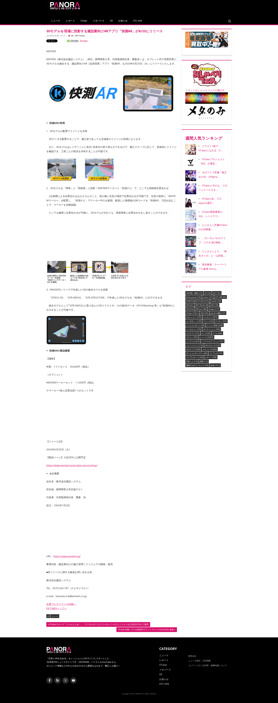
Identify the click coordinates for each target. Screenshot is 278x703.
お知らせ (123, 20)
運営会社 (192, 656)
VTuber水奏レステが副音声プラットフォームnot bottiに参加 (146, 630)
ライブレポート (194, 357)
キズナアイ (193, 333)
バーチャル (193, 341)
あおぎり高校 (217, 313)
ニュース (55, 20)
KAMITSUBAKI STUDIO (197, 301)
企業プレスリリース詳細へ (61, 604)
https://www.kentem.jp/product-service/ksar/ (72, 465)
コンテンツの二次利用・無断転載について (207, 665)
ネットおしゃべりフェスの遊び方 (206, 90)
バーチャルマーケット (213, 341)
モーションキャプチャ (196, 353)
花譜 (204, 361)
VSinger (213, 309)
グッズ (206, 333)
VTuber (84, 20)
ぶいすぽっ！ (193, 321)
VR (111, 20)
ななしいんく (193, 317)
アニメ (208, 321)
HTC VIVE (137, 20)
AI (208, 293)
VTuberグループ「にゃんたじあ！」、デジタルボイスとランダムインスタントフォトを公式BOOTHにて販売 (99, 625)
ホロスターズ (212, 345)
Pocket (84, 40)
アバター (221, 321)
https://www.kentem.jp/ (67, 556)
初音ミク (192, 361)
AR (48, 616)
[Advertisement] (177, 7)
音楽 (215, 365)
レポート (70, 20)
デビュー (192, 337)
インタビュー (193, 329)
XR (204, 313)
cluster (208, 297)
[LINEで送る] (72, 40)
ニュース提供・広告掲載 (199, 660)
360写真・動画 (194, 293)
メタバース (98, 20)
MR (189, 305)
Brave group (193, 297)
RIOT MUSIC (202, 305)
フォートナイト (194, 345)
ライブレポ (216, 353)
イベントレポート (195, 325)
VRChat (201, 309)
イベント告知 (215, 325)
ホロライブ (193, 349)
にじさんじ (210, 317)
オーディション (211, 329)
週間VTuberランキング (197, 365)
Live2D (216, 301)
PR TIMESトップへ (56, 608)
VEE (214, 305)
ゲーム (217, 333)
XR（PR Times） (78, 35)
